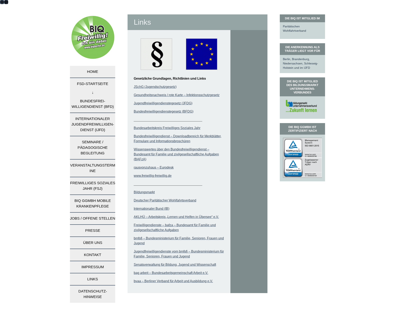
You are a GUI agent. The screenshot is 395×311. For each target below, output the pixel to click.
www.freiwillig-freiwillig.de (153, 175)
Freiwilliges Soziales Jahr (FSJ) (92, 186)
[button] (156, 54)
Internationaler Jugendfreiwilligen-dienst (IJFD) (92, 124)
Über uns (92, 243)
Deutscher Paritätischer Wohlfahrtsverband (165, 200)
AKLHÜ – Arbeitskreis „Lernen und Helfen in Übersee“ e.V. (176, 217)
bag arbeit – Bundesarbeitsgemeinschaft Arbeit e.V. (171, 273)
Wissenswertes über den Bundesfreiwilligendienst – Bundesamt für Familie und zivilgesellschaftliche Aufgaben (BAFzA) (176, 154)
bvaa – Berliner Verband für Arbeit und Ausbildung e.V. (173, 281)
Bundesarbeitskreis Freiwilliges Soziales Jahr (167, 128)
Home (92, 72)
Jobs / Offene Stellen (92, 218)
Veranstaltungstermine (92, 168)
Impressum (92, 267)
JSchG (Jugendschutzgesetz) (155, 87)
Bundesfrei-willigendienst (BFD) (93, 104)
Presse (92, 230)
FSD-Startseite (92, 84)
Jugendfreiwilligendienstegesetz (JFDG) (163, 103)
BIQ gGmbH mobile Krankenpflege (92, 203)
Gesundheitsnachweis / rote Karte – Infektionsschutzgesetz (177, 95)
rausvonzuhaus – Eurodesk (154, 167)
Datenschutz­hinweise (92, 294)
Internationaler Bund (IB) (151, 208)
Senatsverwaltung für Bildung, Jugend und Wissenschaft (175, 264)
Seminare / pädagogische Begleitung (93, 147)
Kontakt (92, 255)
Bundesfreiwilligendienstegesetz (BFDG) (163, 111)
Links (92, 279)
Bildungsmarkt (144, 192)
